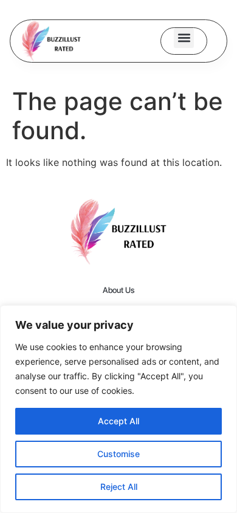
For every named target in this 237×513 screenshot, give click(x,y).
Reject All (118, 486)
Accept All (118, 421)
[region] (118, 409)
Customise (118, 454)
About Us (118, 290)
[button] (184, 38)
